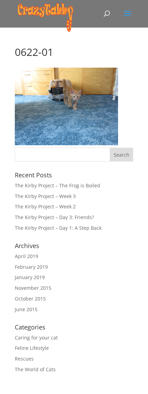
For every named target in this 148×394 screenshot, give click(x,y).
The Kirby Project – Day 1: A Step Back (58, 228)
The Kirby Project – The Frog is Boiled (57, 185)
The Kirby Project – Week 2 (45, 206)
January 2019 (30, 277)
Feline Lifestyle (32, 348)
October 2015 (30, 298)
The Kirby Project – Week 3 (45, 196)
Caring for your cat (36, 337)
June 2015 (26, 309)
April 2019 (26, 256)
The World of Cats (35, 369)
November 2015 (33, 288)
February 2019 (31, 267)
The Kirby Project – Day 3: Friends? (54, 217)
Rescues (24, 358)
